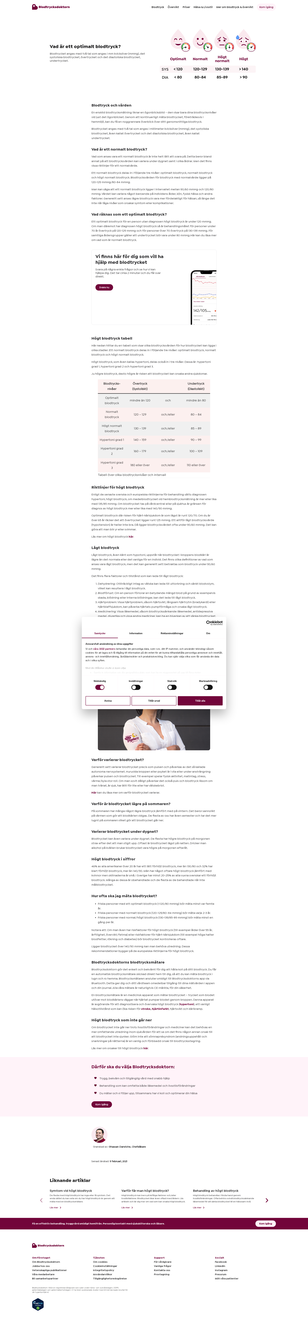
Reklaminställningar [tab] (172, 633)
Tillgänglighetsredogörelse (110, 1278)
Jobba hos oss (41, 1266)
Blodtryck (158, 7)
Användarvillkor (102, 1274)
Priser (186, 7)
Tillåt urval (154, 700)
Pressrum (220, 1274)
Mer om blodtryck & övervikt (234, 7)
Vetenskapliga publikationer (49, 1270)
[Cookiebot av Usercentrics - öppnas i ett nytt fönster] (209, 622)
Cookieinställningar (105, 1266)
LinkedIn (220, 1266)
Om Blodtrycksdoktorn (46, 1262)
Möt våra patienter (226, 1278)
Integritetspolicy (103, 1270)
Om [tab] (208, 633)
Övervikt (173, 7)
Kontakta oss (162, 1270)
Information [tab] (135, 633)
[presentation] (41, 1200)
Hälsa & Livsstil (203, 7)
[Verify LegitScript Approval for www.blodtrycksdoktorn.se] (38, 1304)
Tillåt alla (200, 700)
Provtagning (161, 1274)
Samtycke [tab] (99, 633)
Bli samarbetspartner (45, 1278)
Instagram (221, 1270)
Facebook (221, 1262)
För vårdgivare (162, 1262)
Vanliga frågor (162, 1266)
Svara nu (104, 287)
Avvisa (108, 700)
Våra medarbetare (43, 1274)
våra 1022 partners (104, 648)
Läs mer (54, 1208)
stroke (145, 1008)
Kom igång (266, 7)
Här (93, 792)
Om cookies (100, 1262)
